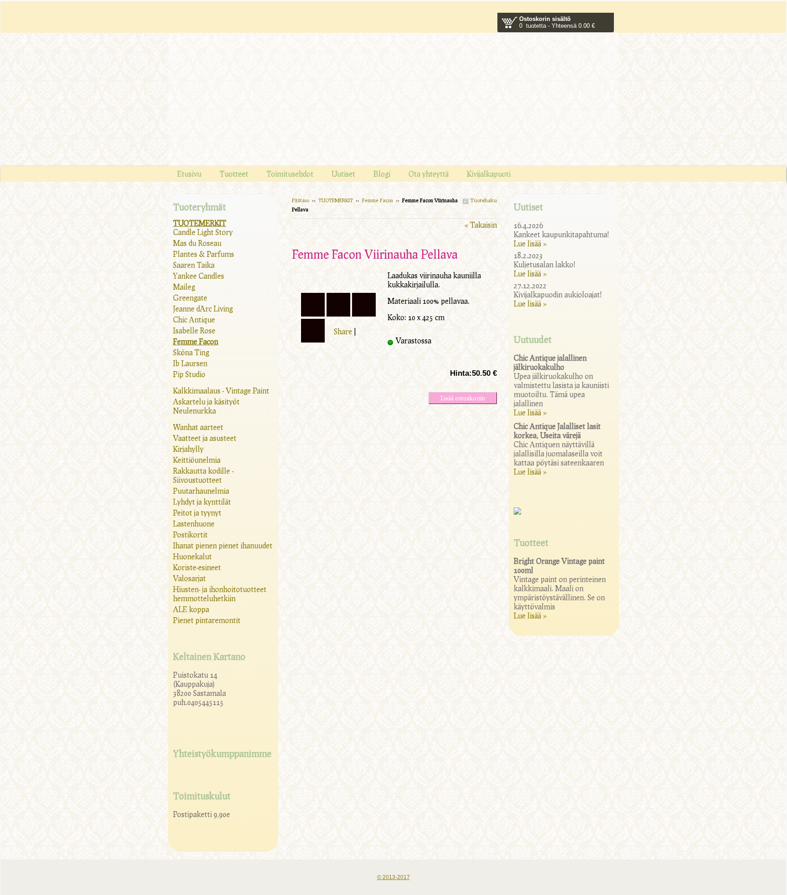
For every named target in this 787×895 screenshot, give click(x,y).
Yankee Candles (198, 275)
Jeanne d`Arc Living (203, 308)
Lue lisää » (530, 243)
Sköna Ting (191, 352)
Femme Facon (377, 200)
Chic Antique (194, 319)
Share (343, 331)
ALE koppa (191, 609)
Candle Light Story (203, 232)
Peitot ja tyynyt (197, 512)
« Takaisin (481, 224)
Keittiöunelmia (196, 459)
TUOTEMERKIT (335, 200)
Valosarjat (189, 578)
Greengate (190, 297)
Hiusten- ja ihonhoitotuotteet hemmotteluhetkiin (219, 594)
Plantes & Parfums (203, 254)
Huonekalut (192, 556)
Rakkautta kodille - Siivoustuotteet (203, 475)
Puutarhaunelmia (201, 490)
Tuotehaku (483, 200)
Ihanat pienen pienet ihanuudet (222, 545)
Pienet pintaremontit (206, 620)
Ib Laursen (190, 363)
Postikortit (190, 534)
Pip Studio (189, 374)
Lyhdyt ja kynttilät (202, 501)
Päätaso (300, 200)
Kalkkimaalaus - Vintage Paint (221, 390)
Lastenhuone (194, 523)
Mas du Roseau (197, 243)
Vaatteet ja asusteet (204, 438)
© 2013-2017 (393, 877)
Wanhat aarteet (198, 427)
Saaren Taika (194, 265)
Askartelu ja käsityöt (206, 401)
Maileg (184, 286)
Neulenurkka (194, 410)
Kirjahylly (188, 449)
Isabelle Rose (194, 330)
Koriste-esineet (197, 567)
